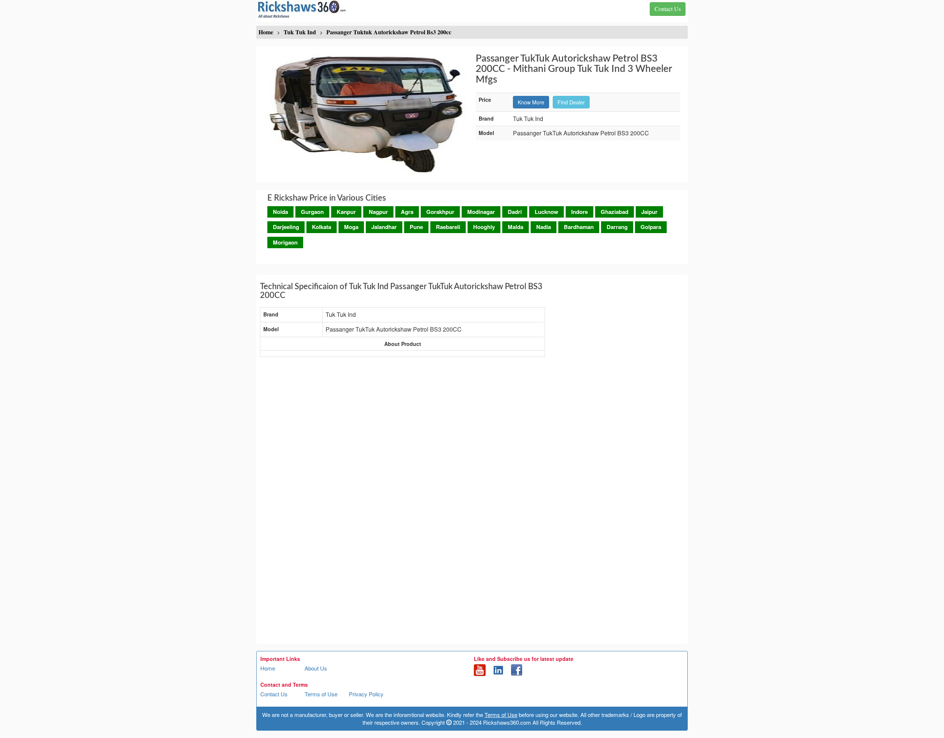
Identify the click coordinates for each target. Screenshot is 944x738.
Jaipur (649, 212)
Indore (579, 212)
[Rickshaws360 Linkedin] (498, 669)
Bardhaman (579, 227)
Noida (280, 212)
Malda (515, 227)
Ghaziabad (614, 212)
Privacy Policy (366, 694)
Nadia (543, 227)
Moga (351, 227)
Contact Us (274, 694)
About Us (316, 668)
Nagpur (378, 212)
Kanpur (346, 212)
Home (267, 668)
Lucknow (546, 212)
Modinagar (481, 212)
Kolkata (321, 227)
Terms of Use (321, 694)
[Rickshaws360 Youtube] (480, 669)
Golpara (651, 227)
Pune (416, 227)
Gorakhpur (440, 212)
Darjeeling (286, 227)
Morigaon (285, 242)
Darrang (617, 227)
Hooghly (484, 227)
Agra (407, 212)
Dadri (515, 212)
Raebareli (448, 227)
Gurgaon (312, 212)
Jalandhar (384, 227)
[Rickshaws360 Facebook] (517, 669)
